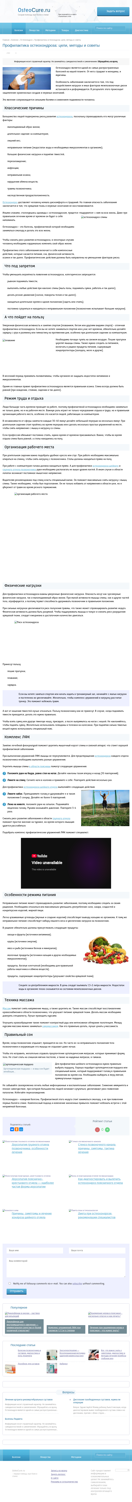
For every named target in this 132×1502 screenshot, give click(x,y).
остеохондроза (64, 116)
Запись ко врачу (59, 1471)
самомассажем (50, 1026)
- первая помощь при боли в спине (24, 1474)
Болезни (18, 30)
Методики (50, 30)
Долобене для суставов (28, 1364)
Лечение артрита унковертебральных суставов (28, 1400)
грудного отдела (61, 818)
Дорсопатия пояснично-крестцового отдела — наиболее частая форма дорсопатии (33, 1183)
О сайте (54, 1478)
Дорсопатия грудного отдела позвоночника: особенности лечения (30, 1148)
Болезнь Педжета (13, 1419)
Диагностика (81, 30)
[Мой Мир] (21, 1129)
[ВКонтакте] (12, 1129)
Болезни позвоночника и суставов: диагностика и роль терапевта (29, 1353)
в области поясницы (39, 766)
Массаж (7, 1009)
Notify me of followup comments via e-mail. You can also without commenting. (59, 1284)
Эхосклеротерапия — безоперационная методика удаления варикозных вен (72, 1353)
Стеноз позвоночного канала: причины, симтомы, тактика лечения (97, 1148)
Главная (6, 40)
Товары (65, 30)
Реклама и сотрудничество (64, 1482)
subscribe (77, 1284)
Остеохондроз (26, 40)
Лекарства (34, 30)
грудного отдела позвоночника (19, 470)
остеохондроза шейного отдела (40, 787)
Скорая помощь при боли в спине (34, 11)
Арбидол (64, 1364)
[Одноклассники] (17, 1129)
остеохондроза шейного (105, 466)
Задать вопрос (115, 11)
